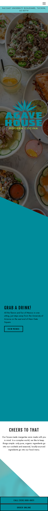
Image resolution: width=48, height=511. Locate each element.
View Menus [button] (13, 329)
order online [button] (24, 507)
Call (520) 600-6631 (24, 500)
